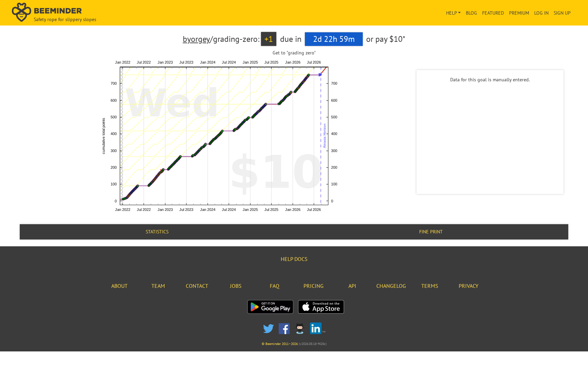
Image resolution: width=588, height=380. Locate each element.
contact (197, 285)
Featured (493, 13)
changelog (391, 285)
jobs (236, 285)
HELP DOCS (294, 258)
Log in (541, 13)
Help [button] (451, 13)
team (158, 285)
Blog (471, 13)
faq (274, 285)
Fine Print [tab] (431, 232)
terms (429, 285)
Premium (519, 13)
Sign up (562, 13)
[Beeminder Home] (102, 13)
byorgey (196, 39)
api (352, 285)
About (119, 285)
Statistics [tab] (157, 232)
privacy (468, 285)
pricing (314, 285)
